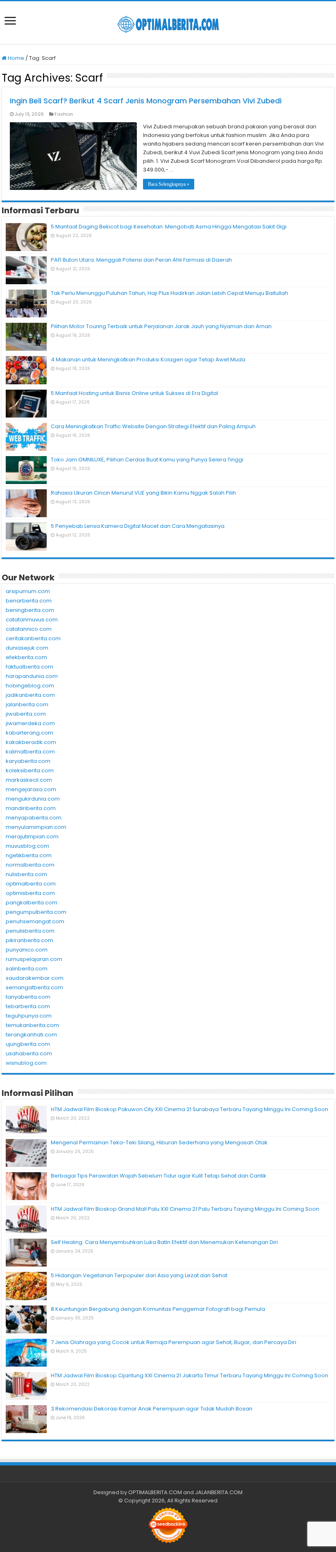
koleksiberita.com (30, 770)
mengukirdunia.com (33, 799)
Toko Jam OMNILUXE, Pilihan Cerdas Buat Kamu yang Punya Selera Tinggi (147, 459)
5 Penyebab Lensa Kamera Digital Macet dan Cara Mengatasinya (138, 526)
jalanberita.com (27, 704)
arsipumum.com (28, 591)
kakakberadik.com (31, 742)
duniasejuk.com (27, 648)
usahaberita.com (29, 1053)
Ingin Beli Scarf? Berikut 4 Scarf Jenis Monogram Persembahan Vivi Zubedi (146, 101)
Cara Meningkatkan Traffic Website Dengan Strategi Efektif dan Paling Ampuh (153, 426)
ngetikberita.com (29, 855)
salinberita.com (27, 968)
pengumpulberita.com (36, 912)
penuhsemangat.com (35, 921)
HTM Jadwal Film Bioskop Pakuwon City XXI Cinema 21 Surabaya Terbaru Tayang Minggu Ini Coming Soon (189, 1109)
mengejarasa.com (31, 789)
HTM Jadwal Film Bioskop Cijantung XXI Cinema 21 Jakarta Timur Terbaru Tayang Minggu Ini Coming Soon (189, 1375)
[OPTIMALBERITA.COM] (168, 22)
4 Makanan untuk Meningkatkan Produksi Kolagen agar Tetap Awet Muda (148, 359)
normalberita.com (30, 865)
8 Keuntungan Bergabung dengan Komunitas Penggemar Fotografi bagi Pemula (158, 1309)
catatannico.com (29, 629)
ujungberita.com (28, 1044)
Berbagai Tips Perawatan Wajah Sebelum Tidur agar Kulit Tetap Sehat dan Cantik (158, 1176)
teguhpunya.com (29, 1016)
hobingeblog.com (30, 685)
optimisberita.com (30, 893)
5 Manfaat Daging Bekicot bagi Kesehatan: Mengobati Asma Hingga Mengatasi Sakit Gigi (168, 227)
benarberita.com (29, 601)
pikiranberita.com (29, 940)
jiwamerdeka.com (30, 723)
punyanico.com (27, 950)
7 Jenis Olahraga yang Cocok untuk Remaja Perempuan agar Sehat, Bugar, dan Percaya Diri (173, 1342)
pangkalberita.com (31, 902)
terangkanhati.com (31, 1034)
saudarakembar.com (35, 978)
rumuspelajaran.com (34, 959)
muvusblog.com (27, 846)
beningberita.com (30, 610)
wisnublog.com (26, 1063)
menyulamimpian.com (36, 827)
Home (15, 58)
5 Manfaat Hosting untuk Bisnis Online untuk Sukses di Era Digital (134, 393)
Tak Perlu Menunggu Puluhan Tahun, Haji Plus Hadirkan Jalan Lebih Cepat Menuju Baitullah (169, 293)
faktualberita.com (29, 667)
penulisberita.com (30, 931)
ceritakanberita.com (33, 638)
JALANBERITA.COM (219, 1492)
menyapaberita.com (33, 818)
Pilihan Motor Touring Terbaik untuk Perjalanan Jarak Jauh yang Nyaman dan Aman (161, 326)
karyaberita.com (28, 761)
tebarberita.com (28, 1006)
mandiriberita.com (31, 808)
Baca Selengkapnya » (168, 184)
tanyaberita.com (28, 997)
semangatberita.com (34, 987)
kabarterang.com (29, 733)
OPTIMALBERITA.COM (155, 1492)
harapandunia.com (32, 676)
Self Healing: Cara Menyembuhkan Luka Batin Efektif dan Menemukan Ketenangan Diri (164, 1242)
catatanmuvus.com (32, 619)
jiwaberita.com (26, 714)
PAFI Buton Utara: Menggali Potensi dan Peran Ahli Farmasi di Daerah (141, 260)
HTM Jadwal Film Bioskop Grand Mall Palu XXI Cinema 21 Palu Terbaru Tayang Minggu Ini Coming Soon (185, 1209)
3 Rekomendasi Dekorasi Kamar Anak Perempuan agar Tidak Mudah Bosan (151, 1409)
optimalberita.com (31, 884)
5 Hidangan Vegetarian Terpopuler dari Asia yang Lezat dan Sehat (139, 1275)
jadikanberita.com (30, 695)
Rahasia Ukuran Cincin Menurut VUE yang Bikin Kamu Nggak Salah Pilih (143, 493)
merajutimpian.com (32, 836)
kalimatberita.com (30, 751)
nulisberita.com (26, 874)
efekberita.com (26, 657)
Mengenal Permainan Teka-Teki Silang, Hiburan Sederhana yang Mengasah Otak (159, 1142)
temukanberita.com (32, 1025)
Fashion (63, 114)
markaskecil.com (29, 780)
